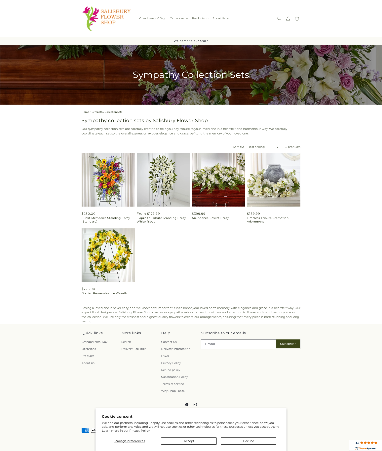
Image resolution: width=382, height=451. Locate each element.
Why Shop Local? (173, 391)
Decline (248, 441)
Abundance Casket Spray (210, 218)
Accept (189, 441)
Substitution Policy (174, 377)
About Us (88, 363)
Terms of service (172, 384)
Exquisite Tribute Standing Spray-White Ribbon (162, 219)
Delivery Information (175, 349)
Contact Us (169, 342)
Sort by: (238, 147)
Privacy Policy (139, 430)
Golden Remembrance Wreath (104, 293)
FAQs (165, 356)
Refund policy (170, 370)
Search (126, 342)
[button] (179, 18)
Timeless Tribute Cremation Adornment (268, 219)
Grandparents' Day (94, 342)
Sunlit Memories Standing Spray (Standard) (106, 219)
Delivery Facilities (133, 349)
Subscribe (288, 344)
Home (85, 111)
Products (88, 356)
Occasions (89, 349)
